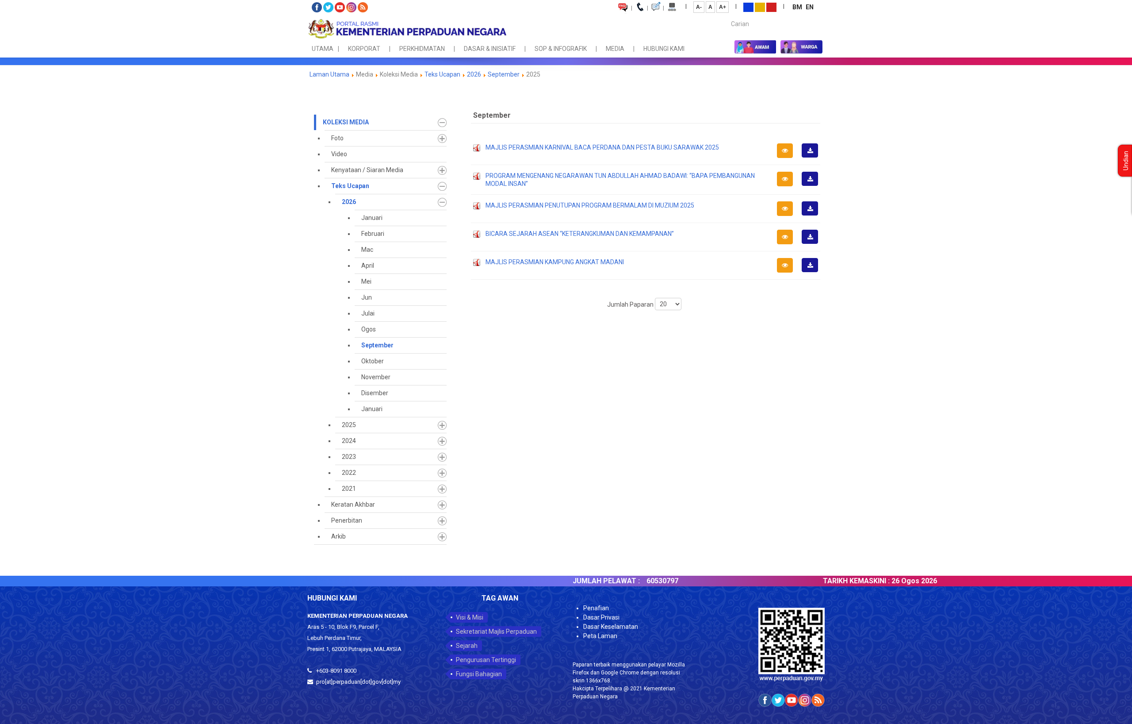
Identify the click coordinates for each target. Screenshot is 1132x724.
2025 (349, 424)
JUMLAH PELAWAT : (580, 581)
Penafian (596, 608)
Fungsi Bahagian (479, 674)
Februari (372, 233)
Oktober (372, 361)
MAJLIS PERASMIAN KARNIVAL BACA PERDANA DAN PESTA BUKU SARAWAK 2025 (602, 147)
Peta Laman (600, 635)
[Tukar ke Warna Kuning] (760, 6)
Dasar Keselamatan (610, 626)
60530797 (636, 581)
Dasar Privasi (601, 617)
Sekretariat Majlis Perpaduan (496, 631)
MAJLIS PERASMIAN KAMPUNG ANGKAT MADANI (555, 262)
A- (699, 7)
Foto (337, 138)
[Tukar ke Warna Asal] (748, 6)
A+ (722, 7)
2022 (349, 472)
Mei (366, 281)
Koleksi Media (346, 122)
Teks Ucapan (442, 74)
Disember (374, 393)
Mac (367, 249)
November (375, 377)
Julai (368, 313)
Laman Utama (329, 74)
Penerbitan (346, 520)
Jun (366, 297)
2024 (349, 440)
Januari (371, 217)
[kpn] (406, 28)
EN (810, 7)
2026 (474, 74)
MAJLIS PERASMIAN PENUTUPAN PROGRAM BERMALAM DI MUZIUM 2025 (590, 205)
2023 (349, 456)
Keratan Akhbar (353, 504)
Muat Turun (812, 157)
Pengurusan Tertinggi (486, 659)
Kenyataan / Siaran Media (367, 169)
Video (339, 154)
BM (797, 7)
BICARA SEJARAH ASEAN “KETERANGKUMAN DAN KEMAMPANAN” (580, 233)
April (367, 265)
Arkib (338, 536)
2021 (349, 488)
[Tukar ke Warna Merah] (771, 6)
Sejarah (467, 645)
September (504, 74)
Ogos (368, 329)
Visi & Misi (469, 617)
